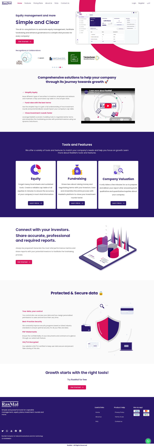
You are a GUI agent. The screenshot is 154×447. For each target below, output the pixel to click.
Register (141, 3)
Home (19, 3)
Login (134, 3)
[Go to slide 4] (58, 67)
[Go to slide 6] (62, 67)
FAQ (97, 421)
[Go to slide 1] (52, 67)
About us (48, 3)
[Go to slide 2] (54, 67)
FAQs (56, 3)
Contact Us (65, 3)
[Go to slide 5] (60, 67)
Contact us (118, 421)
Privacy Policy (119, 412)
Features (28, 3)
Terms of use (119, 417)
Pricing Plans (38, 3)
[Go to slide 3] (56, 67)
